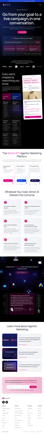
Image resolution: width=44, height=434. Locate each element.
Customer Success (18, 427)
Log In (3, 427)
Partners (39, 410)
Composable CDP (5, 413)
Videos (29, 420)
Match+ (3, 420)
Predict (3, 415)
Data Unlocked (30, 413)
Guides (29, 415)
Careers (39, 415)
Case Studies (30, 408)
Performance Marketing (19, 413)
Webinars (29, 417)
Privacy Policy (26, 431)
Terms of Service (32, 431)
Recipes (29, 422)
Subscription (17, 422)
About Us (39, 408)
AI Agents (3, 410)
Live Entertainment (18, 408)
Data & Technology (18, 415)
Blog (28, 410)
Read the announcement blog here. (29, 1)
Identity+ (3, 417)
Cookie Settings (39, 431)
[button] (40, 5)
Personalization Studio (6, 408)
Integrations (4, 422)
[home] (6, 5)
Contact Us (40, 417)
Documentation (30, 425)
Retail (16, 417)
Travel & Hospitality (18, 420)
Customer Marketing (18, 410)
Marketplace (17, 425)
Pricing (3, 425)
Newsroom (40, 413)
